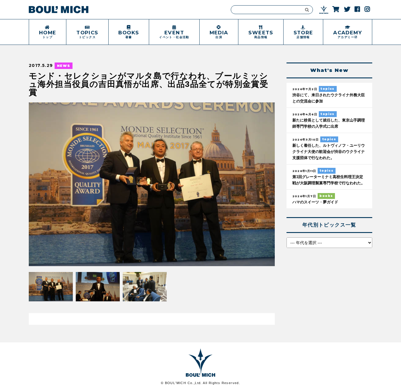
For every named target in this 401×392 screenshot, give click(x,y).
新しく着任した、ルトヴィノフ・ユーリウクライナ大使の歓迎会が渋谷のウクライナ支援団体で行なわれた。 (328, 151)
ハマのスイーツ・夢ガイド (315, 202)
